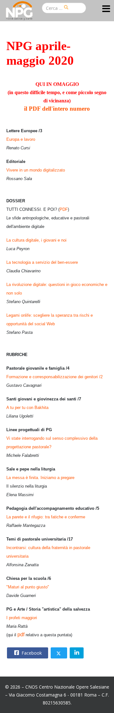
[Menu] (106, 9)
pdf (20, 634)
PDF (64, 209)
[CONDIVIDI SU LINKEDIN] (77, 652)
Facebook (31, 653)
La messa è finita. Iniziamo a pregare (40, 477)
